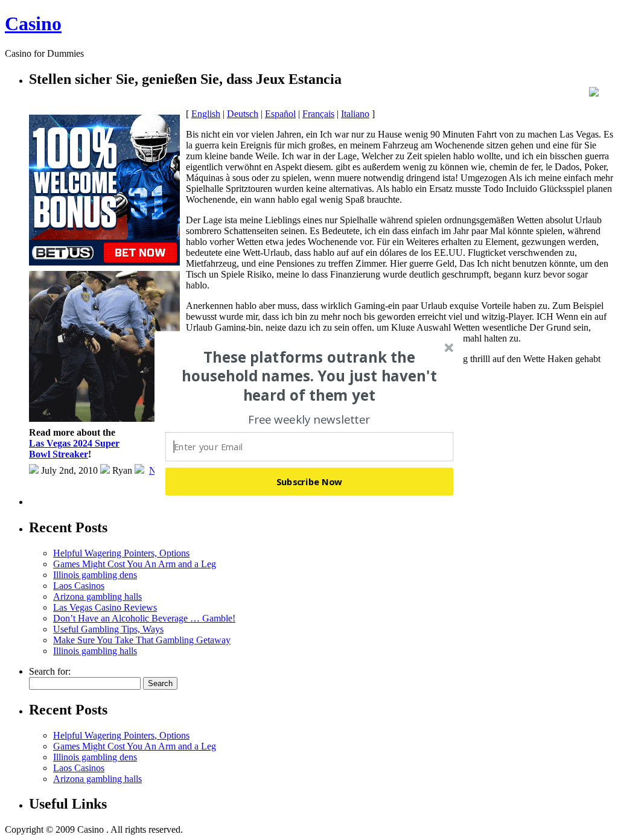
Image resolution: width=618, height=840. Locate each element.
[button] (309, 376)
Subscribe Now (309, 482)
